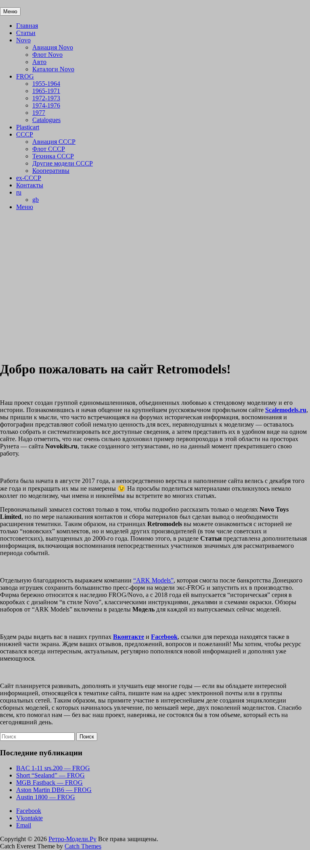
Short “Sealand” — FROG (50, 775)
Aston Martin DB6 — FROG (54, 789)
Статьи (26, 32)
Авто (39, 61)
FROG (25, 76)
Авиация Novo (52, 47)
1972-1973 (46, 98)
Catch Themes (83, 846)
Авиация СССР (53, 141)
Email (23, 825)
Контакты (29, 185)
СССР (24, 134)
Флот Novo (47, 54)
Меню (24, 206)
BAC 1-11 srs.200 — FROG (53, 768)
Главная (27, 25)
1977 (38, 112)
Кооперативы (50, 170)
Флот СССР (48, 148)
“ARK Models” (153, 580)
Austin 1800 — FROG (45, 797)
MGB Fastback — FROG (49, 782)
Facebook (28, 810)
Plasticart (27, 127)
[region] (155, 285)
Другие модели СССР (62, 163)
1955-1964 (46, 83)
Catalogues (46, 119)
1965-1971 (46, 90)
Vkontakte (29, 818)
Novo (23, 40)
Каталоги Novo (53, 69)
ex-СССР (28, 177)
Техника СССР (53, 156)
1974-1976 (46, 105)
